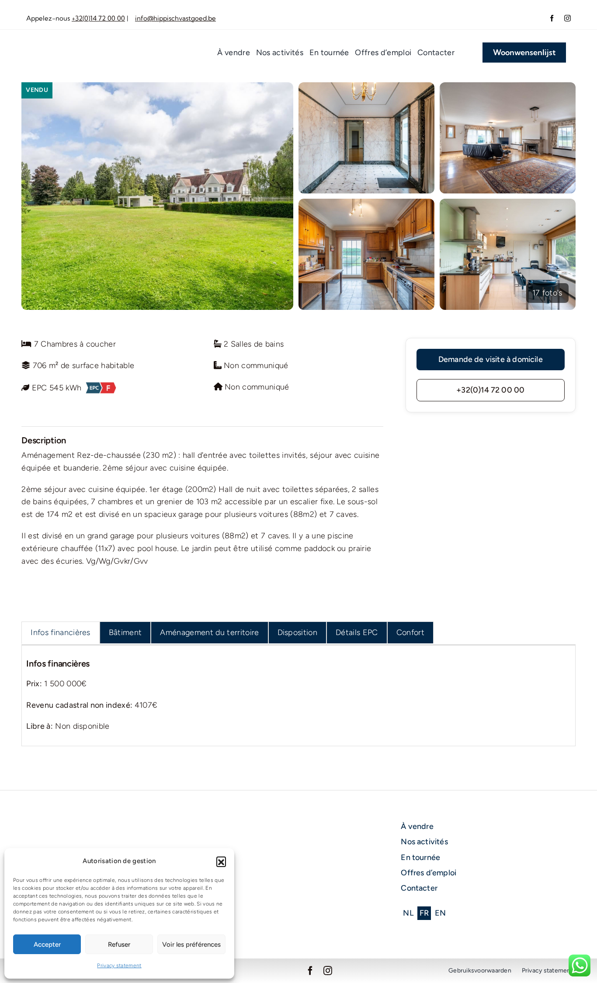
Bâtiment (125, 632)
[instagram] (567, 18)
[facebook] (551, 18)
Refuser (119, 944)
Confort (410, 632)
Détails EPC (357, 632)
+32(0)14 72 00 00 (98, 18)
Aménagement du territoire (209, 632)
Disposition (298, 632)
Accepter (47, 944)
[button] (221, 861)
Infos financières (60, 632)
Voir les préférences (191, 944)
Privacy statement (119, 965)
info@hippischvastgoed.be (175, 18)
